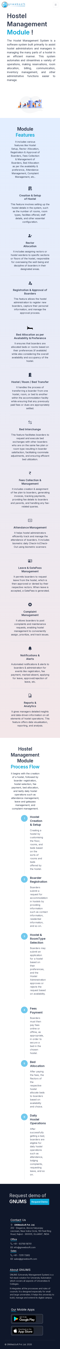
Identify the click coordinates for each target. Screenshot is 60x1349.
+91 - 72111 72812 (21, 1255)
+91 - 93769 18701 (22, 1243)
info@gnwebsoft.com (24, 1247)
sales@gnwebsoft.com (25, 1259)
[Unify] (13, 5)
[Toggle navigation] (55, 4)
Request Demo (39, 1201)
